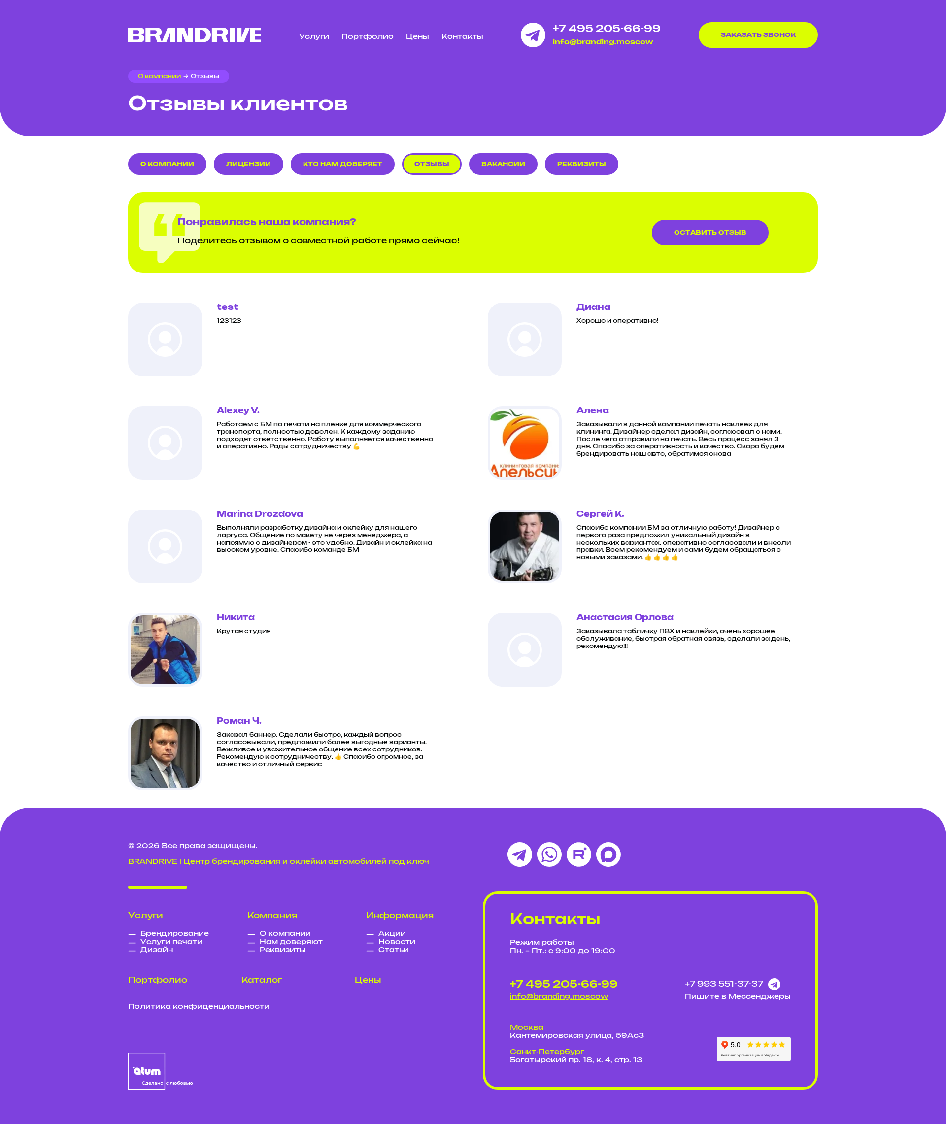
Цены (417, 37)
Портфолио (367, 37)
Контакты (462, 37)
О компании (167, 164)
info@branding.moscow (603, 42)
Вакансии (503, 164)
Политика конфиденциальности (199, 1006)
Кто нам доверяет (342, 164)
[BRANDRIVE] (194, 35)
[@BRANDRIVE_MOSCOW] (533, 35)
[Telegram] (519, 854)
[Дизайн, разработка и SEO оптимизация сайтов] (160, 1071)
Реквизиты (581, 164)
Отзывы (431, 164)
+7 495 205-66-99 (607, 29)
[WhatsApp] (549, 854)
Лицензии (248, 164)
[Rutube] (579, 854)
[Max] (608, 854)
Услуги (314, 37)
